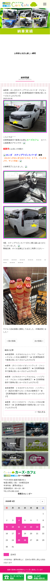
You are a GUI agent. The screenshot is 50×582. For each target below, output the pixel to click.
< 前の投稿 (11, 341)
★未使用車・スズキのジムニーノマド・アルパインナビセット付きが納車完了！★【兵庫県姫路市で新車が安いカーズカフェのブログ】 (24, 357)
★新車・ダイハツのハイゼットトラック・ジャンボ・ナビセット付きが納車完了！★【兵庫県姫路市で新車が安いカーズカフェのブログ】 (24, 368)
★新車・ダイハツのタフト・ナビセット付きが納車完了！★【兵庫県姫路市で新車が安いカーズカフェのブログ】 (24, 405)
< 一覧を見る (40, 412)
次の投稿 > (38, 341)
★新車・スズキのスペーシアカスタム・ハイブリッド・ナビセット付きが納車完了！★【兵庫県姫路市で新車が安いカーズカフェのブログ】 (24, 379)
